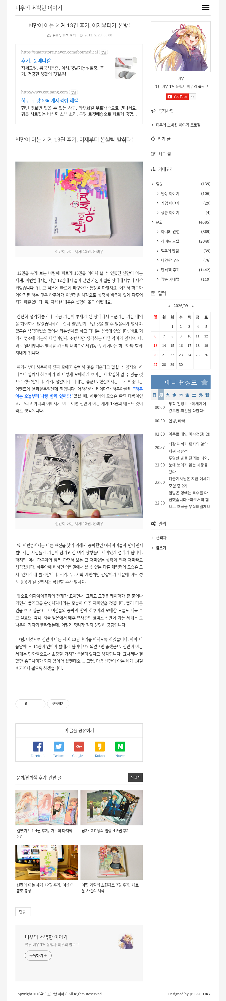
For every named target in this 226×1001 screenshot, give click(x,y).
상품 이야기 (169, 212)
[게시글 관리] (39, 704)
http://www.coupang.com (44, 92)
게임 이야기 (169, 203)
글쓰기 (161, 547)
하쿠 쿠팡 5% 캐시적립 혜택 (50, 100)
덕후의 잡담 (169, 250)
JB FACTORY (200, 993)
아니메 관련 (169, 231)
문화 (159, 222)
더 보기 (136, 777)
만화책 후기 (169, 269)
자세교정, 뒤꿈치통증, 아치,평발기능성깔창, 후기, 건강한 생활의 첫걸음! (62, 71)
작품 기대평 (169, 279)
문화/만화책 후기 (64, 35)
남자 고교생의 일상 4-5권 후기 (106, 830)
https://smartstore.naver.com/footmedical (59, 52)
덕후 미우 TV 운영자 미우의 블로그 (52, 944)
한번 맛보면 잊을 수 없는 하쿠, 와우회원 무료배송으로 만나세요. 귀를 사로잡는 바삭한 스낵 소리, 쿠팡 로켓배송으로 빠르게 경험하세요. (79, 111)
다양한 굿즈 (169, 260)
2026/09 (181, 305)
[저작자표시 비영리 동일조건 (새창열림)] (76, 704)
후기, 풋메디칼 (36, 60)
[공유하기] (32, 704)
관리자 (161, 537)
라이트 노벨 (169, 241)
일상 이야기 (169, 193)
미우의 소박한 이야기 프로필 (178, 124)
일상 (159, 183)
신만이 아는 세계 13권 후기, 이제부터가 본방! (79, 25)
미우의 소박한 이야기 (38, 7)
